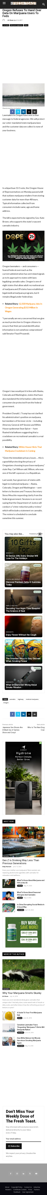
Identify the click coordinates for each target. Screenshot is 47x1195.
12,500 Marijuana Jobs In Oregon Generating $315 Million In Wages (23, 307)
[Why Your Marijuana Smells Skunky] (23, 974)
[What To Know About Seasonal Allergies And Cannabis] (8, 895)
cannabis (12, 699)
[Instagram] (17, 1173)
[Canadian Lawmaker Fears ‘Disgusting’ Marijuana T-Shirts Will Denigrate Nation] (8, 1028)
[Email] (29, 111)
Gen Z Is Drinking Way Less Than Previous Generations (20, 862)
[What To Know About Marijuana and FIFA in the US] (8, 883)
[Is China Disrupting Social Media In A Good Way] (8, 907)
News (26, 25)
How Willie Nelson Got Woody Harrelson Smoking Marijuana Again (29, 1040)
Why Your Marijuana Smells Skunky (21, 993)
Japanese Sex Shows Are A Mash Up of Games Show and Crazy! (12, 730)
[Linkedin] (23, 111)
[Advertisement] (23, 55)
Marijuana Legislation (16, 25)
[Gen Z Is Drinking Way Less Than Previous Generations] (23, 842)
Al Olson (10, 20)
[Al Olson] (4, 20)
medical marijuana (32, 699)
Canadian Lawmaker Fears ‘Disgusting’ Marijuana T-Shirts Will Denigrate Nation (30, 1027)
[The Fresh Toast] (23, 3)
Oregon (6, 703)
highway (21, 699)
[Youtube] (36, 1173)
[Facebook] (12, 111)
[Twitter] (18, 111)
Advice (20, 1018)
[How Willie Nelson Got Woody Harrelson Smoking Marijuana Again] (8, 1041)
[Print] (34, 111)
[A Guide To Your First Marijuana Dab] (8, 1015)
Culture (20, 886)
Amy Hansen (6, 866)
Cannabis (5, 25)
